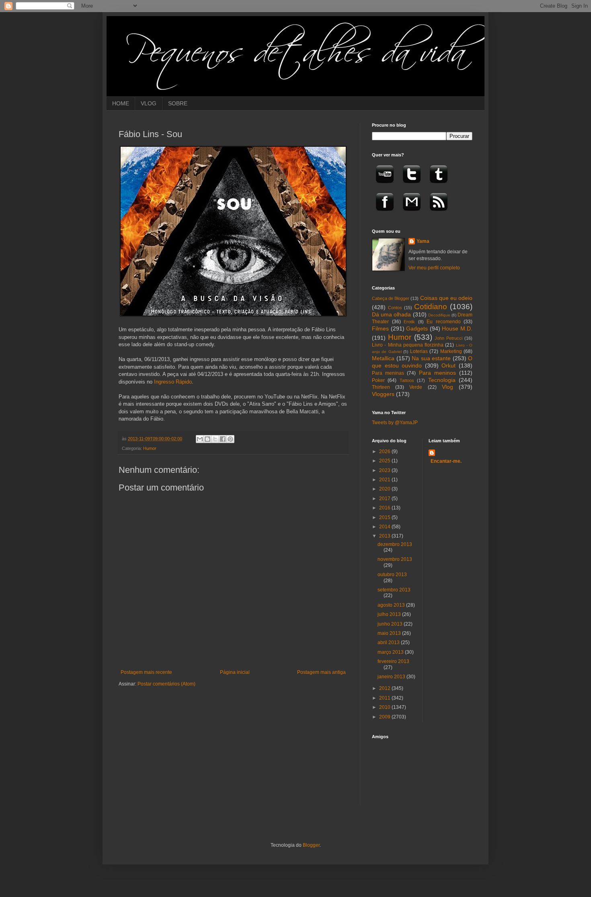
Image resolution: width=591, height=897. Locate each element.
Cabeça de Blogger (390, 298)
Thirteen (381, 387)
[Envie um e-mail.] (412, 213)
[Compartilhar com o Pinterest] (230, 439)
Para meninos (437, 372)
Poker (378, 380)
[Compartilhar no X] (215, 439)
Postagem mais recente (146, 672)
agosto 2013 (392, 605)
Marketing (451, 351)
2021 (385, 479)
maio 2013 (390, 633)
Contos (395, 307)
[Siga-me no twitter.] (412, 186)
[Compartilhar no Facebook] (223, 439)
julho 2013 (390, 614)
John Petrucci (448, 338)
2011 (385, 698)
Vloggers (383, 394)
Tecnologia (442, 380)
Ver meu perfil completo (434, 268)
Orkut (448, 365)
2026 (385, 451)
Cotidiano (430, 306)
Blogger (311, 845)
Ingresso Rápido (173, 382)
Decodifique (439, 315)
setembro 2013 (394, 590)
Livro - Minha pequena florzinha (407, 345)
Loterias (419, 351)
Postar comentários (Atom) (166, 684)
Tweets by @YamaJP (395, 422)
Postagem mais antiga (321, 672)
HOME (120, 103)
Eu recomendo (444, 321)
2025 (385, 461)
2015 (385, 517)
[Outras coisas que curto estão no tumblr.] (438, 186)
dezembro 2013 (395, 544)
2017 (385, 498)
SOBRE (177, 103)
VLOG (148, 103)
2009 (385, 717)
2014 (385, 527)
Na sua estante (431, 358)
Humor (149, 448)
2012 (385, 688)
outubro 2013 (392, 574)
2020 (385, 489)
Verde (415, 387)
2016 (385, 508)
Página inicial (235, 672)
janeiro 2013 (392, 676)
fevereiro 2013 (393, 661)
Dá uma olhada (391, 314)
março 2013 (391, 652)
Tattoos (407, 380)
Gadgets (417, 328)
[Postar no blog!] (207, 439)
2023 (385, 470)
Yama (423, 241)
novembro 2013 (395, 559)
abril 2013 (389, 642)
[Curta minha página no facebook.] (385, 213)
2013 (385, 536)
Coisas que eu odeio (446, 298)
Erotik (409, 321)
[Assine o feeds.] (438, 213)
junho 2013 (391, 624)
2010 (385, 707)
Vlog (447, 387)
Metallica (383, 358)
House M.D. (457, 328)
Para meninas (388, 373)
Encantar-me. (446, 461)
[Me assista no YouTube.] (385, 186)
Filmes (380, 328)
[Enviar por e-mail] (200, 439)
